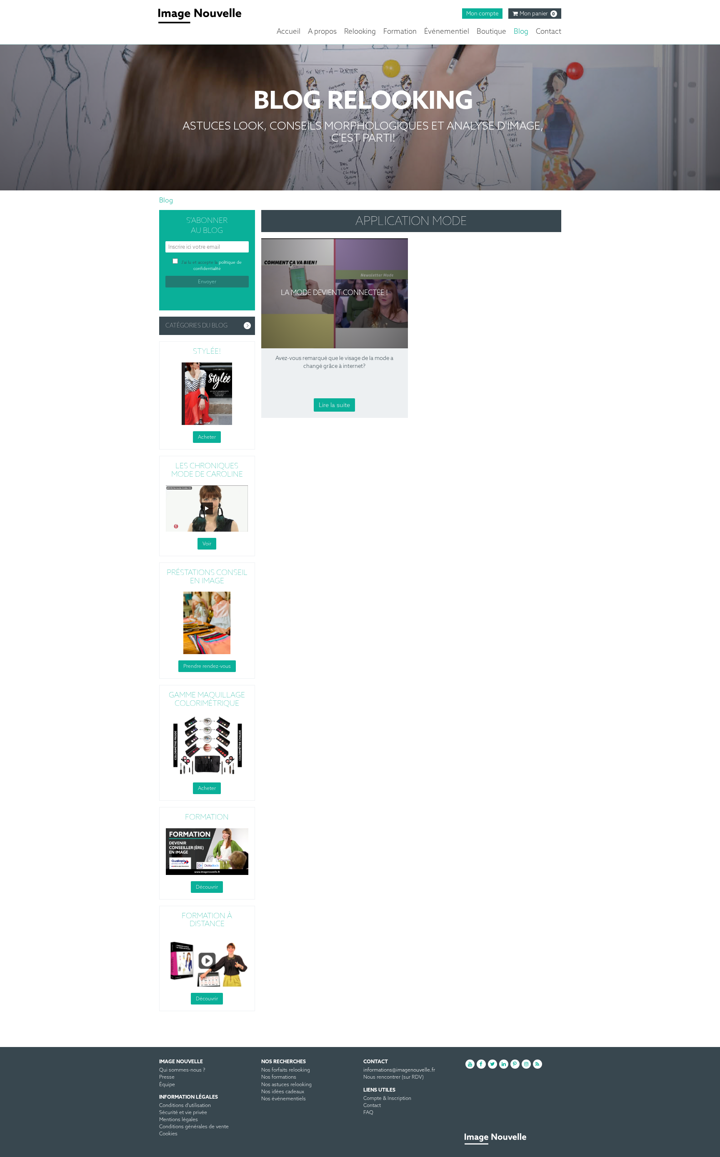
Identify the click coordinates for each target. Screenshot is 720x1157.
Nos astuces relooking (286, 1085)
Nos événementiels (283, 1099)
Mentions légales (178, 1120)
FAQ (368, 1113)
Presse (167, 1077)
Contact (548, 31)
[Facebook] (481, 1064)
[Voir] (207, 508)
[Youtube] (470, 1064)
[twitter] (492, 1064)
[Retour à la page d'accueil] (206, 15)
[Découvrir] (207, 851)
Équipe (167, 1085)
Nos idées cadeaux (282, 1092)
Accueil (288, 31)
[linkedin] (503, 1064)
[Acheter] (207, 393)
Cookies (168, 1134)
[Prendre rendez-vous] (207, 623)
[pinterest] (515, 1064)
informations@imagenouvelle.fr (399, 1070)
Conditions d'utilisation (185, 1106)
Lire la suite (334, 405)
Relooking (360, 31)
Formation (400, 31)
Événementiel (446, 31)
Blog (521, 31)
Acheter (207, 437)
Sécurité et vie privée (183, 1113)
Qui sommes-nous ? (182, 1070)
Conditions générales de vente (194, 1127)
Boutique (491, 31)
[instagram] (526, 1064)
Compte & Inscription (387, 1099)
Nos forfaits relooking (285, 1070)
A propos (322, 31)
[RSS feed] (537, 1064)
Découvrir (207, 887)
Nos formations (278, 1077)
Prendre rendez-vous (207, 667)
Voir (206, 544)
